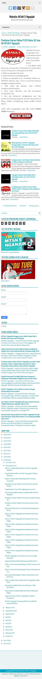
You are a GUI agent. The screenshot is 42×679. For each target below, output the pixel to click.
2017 (5, 640)
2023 (5, 444)
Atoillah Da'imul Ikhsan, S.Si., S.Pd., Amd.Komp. (21, 674)
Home (4, 33)
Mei (7, 623)
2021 (5, 450)
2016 (5, 644)
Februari (8, 633)
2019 (5, 457)
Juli (6, 617)
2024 (5, 441)
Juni (7, 620)
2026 (5, 434)
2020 (5, 454)
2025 (5, 438)
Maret (7, 630)
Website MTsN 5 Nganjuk (22, 16)
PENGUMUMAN (13, 33)
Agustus (8, 614)
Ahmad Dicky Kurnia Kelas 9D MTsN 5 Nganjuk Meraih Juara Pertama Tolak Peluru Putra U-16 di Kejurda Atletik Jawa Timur (20, 417)
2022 (5, 447)
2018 (5, 460)
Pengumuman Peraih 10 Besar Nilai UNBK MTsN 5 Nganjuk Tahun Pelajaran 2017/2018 (26, 189)
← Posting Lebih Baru (9, 206)
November (9, 466)
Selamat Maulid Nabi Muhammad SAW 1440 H (21, 561)
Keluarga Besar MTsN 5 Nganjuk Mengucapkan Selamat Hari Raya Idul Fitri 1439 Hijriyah (25, 145)
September (9, 611)
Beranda (23, 206)
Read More (24, 137)
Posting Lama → (34, 206)
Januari (8, 636)
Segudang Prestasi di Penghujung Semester (20, 489)
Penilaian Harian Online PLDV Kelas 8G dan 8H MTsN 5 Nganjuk (20, 42)
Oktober (8, 608)
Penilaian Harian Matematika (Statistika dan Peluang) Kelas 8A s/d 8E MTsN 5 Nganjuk (25, 133)
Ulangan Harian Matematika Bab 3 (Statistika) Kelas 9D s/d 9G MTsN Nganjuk (24, 177)
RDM (4, 326)
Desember (9, 462)
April (7, 627)
